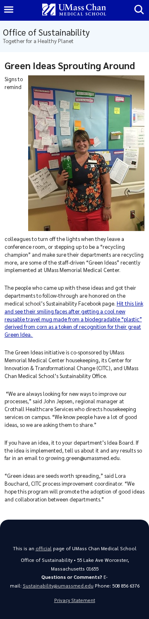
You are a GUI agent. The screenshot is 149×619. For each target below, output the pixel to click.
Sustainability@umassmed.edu (58, 586)
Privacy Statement (74, 600)
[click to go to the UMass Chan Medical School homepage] (74, 10)
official (44, 548)
